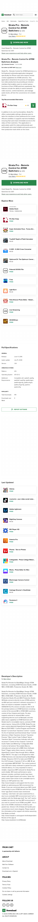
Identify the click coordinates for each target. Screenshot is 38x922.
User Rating (12, 36)
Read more (18, 67)
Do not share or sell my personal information (15, 891)
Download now (20, 42)
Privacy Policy (6, 881)
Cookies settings (7, 894)
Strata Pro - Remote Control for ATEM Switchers (19, 28)
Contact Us (5, 868)
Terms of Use (6, 884)
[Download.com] (6, 15)
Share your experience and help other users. (17, 53)
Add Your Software (8, 864)
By (13, 34)
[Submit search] (13, 14)
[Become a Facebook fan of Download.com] (3, 905)
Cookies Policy (6, 888)
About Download (7, 861)
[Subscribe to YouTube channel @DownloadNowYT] (11, 905)
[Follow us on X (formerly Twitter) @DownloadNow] (7, 905)
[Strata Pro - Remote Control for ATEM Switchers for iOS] (4, 30)
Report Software (20, 409)
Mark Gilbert (7, 679)
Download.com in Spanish (10, 871)
